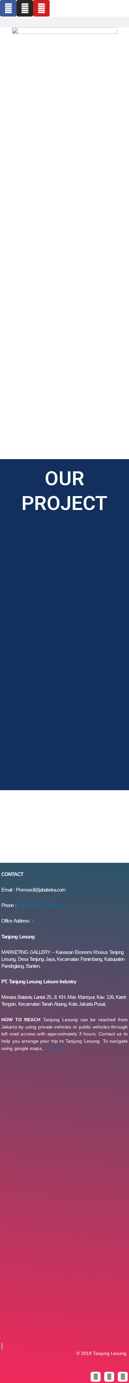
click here (54, 1048)
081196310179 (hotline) (39, 905)
